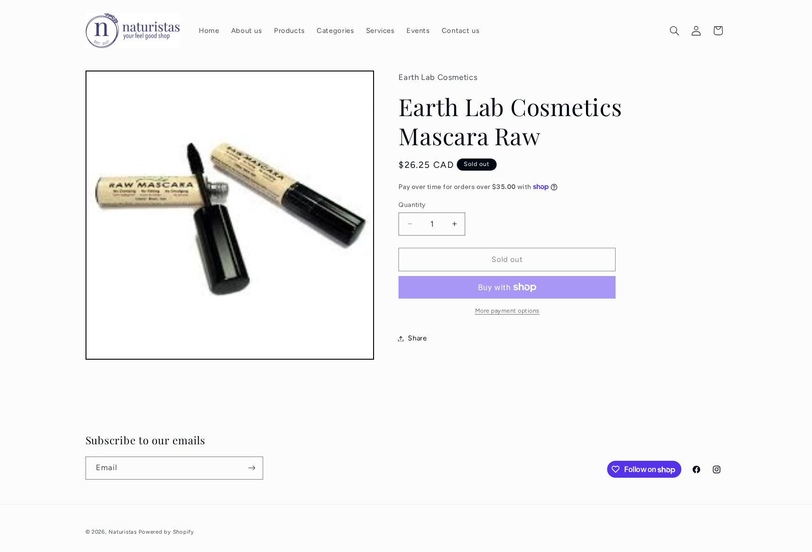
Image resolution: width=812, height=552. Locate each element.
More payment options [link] (507, 310)
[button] (674, 30)
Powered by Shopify (166, 531)
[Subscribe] (251, 468)
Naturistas (122, 531)
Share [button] (417, 338)
